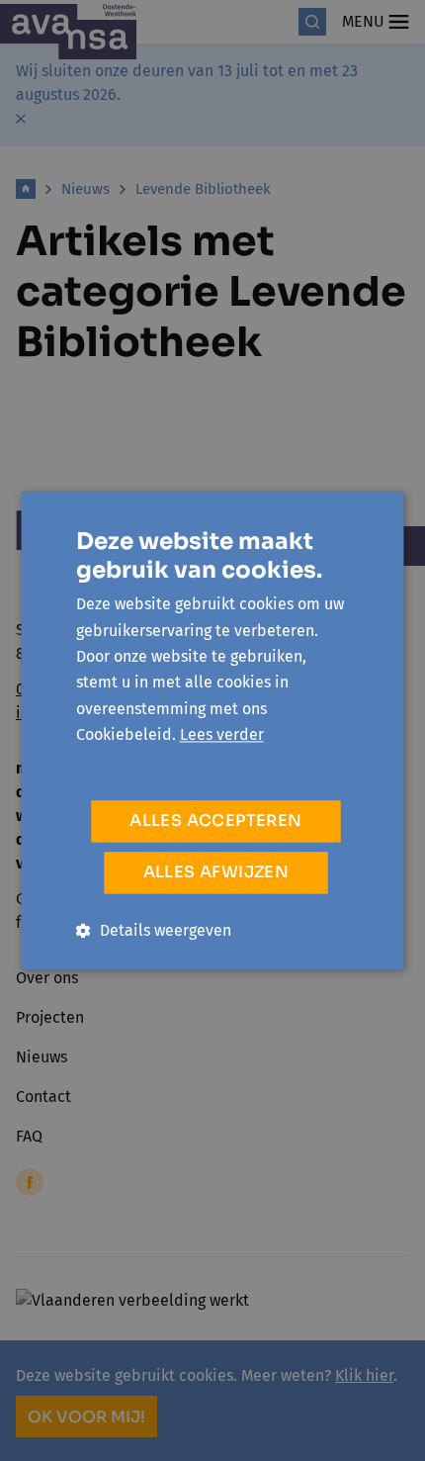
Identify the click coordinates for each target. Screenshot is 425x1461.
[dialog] (212, 730)
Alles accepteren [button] (215, 820)
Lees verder (222, 735)
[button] (153, 930)
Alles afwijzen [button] (216, 872)
